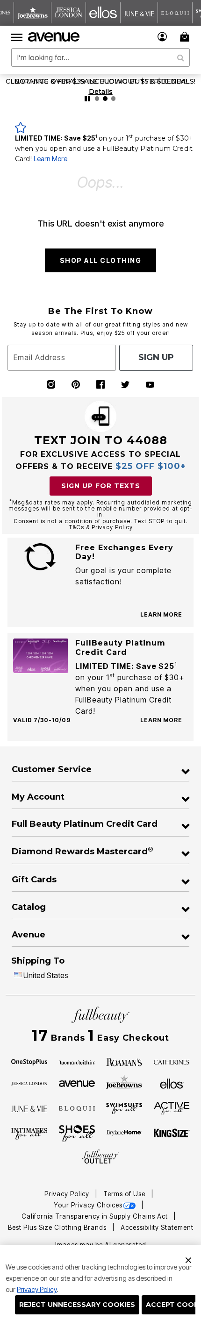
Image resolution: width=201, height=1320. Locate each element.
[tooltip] (32, 12)
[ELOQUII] (77, 1107)
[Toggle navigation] (16, 37)
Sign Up (156, 357)
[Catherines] (172, 1061)
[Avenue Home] (54, 37)
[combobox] (100, 57)
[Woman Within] (77, 1061)
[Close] (188, 1258)
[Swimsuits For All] (124, 1108)
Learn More (50, 159)
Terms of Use (125, 1194)
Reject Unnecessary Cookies (77, 1304)
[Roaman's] (124, 1061)
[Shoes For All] (77, 1133)
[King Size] (172, 1133)
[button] (162, 36)
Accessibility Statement (157, 1227)
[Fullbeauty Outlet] (100, 1157)
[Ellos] (172, 1082)
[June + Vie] (29, 1108)
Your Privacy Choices (88, 1205)
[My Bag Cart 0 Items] (186, 36)
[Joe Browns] (124, 1082)
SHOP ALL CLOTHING (101, 260)
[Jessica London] (29, 1082)
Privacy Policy (37, 1289)
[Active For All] (172, 1107)
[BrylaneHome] (124, 1133)
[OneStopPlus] (29, 1061)
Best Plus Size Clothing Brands (58, 1227)
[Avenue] (77, 1082)
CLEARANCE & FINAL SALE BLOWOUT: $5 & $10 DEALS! (100, 81)
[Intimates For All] (29, 1133)
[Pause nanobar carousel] (87, 98)
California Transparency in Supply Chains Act (96, 1216)
